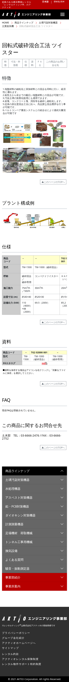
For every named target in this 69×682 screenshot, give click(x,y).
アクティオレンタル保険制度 (20, 659)
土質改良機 (8, 26)
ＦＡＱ (39, 63)
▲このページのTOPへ (53, 182)
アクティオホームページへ (19, 642)
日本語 (45, 2)
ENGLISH (59, 2)
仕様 (26, 63)
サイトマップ (10, 648)
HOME (5, 22)
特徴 (5, 63)
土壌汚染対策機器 (48, 22)
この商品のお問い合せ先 (55, 63)
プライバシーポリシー (16, 632)
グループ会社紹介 (13, 637)
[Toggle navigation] (62, 14)
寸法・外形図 (15, 63)
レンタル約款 (10, 654)
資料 (32, 63)
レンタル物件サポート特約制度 (21, 664)
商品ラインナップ (24, 22)
